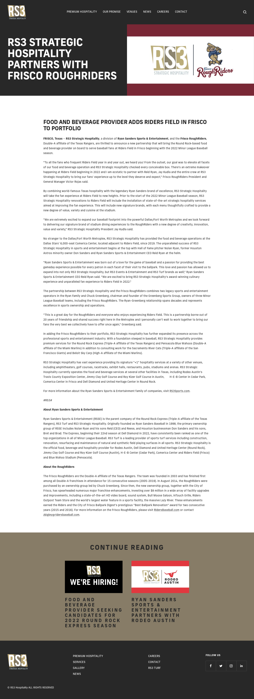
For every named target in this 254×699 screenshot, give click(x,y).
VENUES (132, 12)
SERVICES (79, 662)
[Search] (245, 12)
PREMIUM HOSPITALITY (82, 12)
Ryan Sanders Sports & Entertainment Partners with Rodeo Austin (156, 610)
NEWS (147, 12)
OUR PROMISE (112, 12)
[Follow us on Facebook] (211, 666)
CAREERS (163, 12)
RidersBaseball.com (166, 510)
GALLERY (79, 668)
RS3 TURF (154, 668)
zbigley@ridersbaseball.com (61, 515)
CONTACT (181, 12)
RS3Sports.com (180, 391)
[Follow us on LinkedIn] (241, 666)
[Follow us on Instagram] (231, 666)
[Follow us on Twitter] (221, 666)
